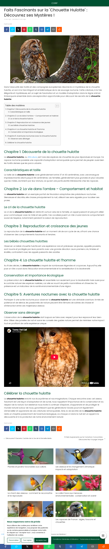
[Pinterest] (24, 29)
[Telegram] (47, 29)
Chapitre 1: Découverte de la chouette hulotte (26, 109)
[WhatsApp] (30, 29)
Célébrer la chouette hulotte (19, 142)
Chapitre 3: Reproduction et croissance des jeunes (28, 122)
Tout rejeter (27, 540)
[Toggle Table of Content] (56, 106)
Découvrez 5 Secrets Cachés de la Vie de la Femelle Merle (29, 438)
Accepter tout (41, 540)
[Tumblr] (35, 29)
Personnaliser (14, 540)
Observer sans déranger (20, 139)
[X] (18, 29)
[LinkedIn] (41, 29)
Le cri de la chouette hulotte (22, 119)
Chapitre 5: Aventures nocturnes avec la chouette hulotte (31, 136)
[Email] (53, 29)
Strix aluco (32, 157)
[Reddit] (59, 29)
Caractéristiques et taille (20, 112)
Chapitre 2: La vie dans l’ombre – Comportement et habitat (32, 116)
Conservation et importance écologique (27, 132)
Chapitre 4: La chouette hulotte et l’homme (25, 129)
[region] (27, 531)
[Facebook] (6, 29)
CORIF (55, 3)
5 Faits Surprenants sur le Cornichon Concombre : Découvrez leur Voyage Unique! (83, 438)
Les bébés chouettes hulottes (23, 125)
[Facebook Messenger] (12, 29)
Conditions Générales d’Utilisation (66, 539)
